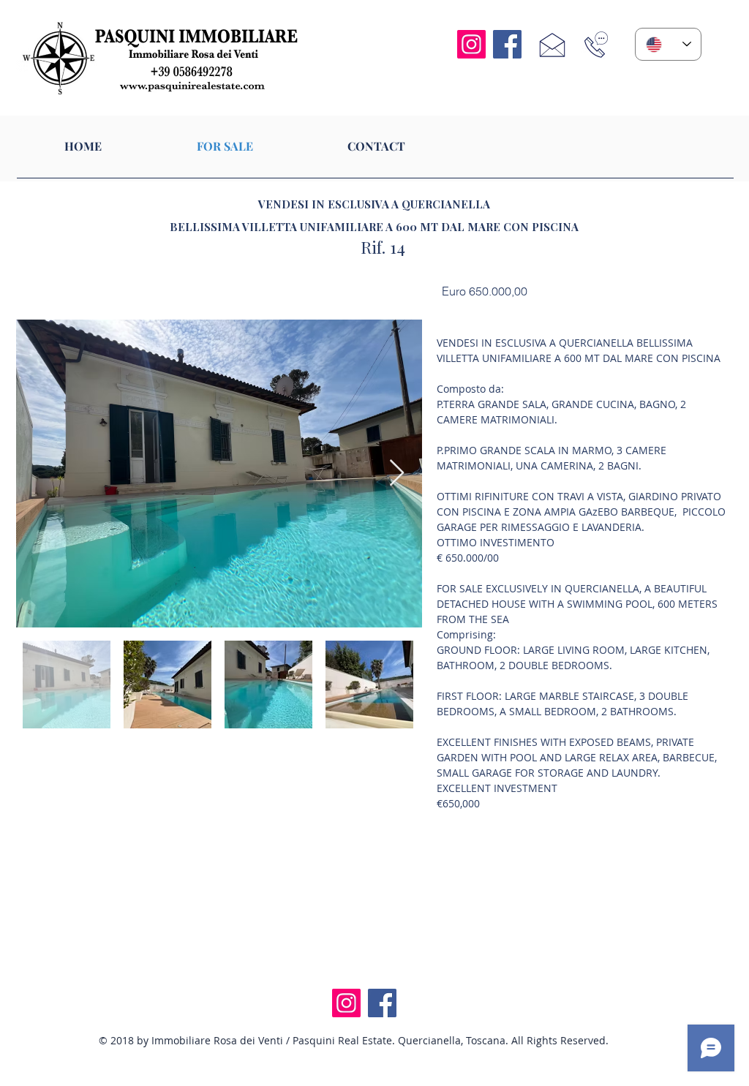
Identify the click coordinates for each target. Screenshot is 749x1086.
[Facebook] (507, 44)
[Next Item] (396, 473)
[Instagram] (471, 44)
